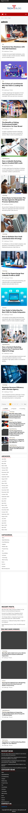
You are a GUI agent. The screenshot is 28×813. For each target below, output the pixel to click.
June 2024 (4, 498)
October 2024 (5, 494)
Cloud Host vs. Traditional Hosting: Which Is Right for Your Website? (16, 441)
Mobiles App (4, 546)
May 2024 (4, 501)
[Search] (26, 14)
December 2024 (5, 490)
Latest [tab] (6, 408)
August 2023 (4, 516)
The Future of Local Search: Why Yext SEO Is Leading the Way (12, 85)
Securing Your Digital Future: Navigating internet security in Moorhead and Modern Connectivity (17, 424)
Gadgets (4, 544)
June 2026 (4, 461)
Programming (5, 548)
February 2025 (5, 485)
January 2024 (5, 507)
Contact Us (4, 806)
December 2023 (5, 509)
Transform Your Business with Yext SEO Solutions (13, 48)
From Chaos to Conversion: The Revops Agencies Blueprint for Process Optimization (13, 200)
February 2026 (5, 468)
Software (4, 307)
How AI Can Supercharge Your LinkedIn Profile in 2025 (13, 274)
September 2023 (5, 514)
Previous (4, 404)
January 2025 (5, 487)
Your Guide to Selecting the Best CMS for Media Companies (13, 311)
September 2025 (5, 476)
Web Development (6, 568)
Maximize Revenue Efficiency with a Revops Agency (13, 388)
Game (3, 562)
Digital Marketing (5, 158)
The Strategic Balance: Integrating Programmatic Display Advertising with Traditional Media (16, 433)
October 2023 (5, 512)
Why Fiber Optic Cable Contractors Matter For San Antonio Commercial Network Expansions (17, 415)
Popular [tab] (14, 408)
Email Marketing (5, 542)
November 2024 (5, 492)
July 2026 (4, 459)
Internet (11, 420)
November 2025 (5, 472)
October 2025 (5, 474)
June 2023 (4, 521)
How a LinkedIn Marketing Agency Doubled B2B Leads (12, 162)
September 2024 (5, 496)
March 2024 (4, 505)
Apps (3, 537)
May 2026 (4, 463)
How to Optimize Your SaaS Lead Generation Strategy (12, 238)
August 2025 (4, 479)
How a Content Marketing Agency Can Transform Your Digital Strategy (12, 349)
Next (25, 404)
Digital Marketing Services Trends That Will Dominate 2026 (16, 448)
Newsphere (20, 809)
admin (12, 51)
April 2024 (4, 503)
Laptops (3, 566)
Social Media (5, 553)
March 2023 (4, 525)
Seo (3, 44)
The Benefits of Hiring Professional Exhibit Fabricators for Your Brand (12, 124)
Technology (4, 119)
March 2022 (4, 529)
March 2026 (4, 465)
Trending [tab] (22, 408)
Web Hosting (12, 437)
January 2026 (5, 470)
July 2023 (4, 518)
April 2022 (4, 527)
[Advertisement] (14, 587)
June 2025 (4, 481)
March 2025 (4, 483)
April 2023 (4, 523)
